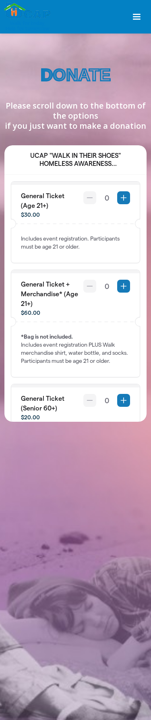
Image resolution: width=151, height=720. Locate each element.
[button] (136, 17)
